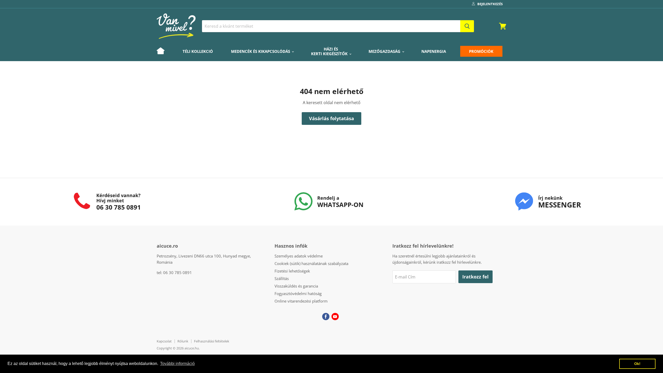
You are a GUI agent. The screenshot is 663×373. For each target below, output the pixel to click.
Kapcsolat (164, 341)
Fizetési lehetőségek (292, 271)
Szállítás (282, 278)
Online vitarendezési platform (301, 301)
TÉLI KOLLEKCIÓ (198, 51)
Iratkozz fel (475, 277)
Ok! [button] (637, 364)
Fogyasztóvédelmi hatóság (298, 293)
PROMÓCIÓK (481, 51)
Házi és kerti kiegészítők (330, 51)
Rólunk (182, 341)
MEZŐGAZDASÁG (385, 51)
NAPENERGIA (433, 51)
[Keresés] (467, 26)
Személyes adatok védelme (299, 256)
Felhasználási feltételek (211, 341)
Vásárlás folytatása (331, 118)
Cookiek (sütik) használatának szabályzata (311, 263)
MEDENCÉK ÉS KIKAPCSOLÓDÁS (261, 51)
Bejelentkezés (490, 4)
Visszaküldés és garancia (296, 286)
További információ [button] (177, 363)
